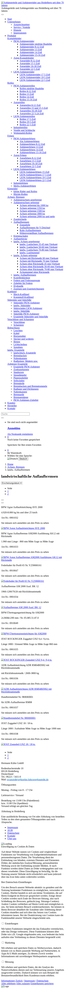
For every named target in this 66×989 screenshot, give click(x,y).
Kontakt (11, 408)
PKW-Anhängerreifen (24, 85)
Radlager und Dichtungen (26, 389)
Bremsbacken (20, 355)
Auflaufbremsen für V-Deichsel (35, 227)
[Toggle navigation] (2, 14)
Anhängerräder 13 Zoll (31, 49)
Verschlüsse (19, 322)
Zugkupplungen (21, 369)
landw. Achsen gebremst (25, 255)
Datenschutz (13, 833)
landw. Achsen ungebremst (27, 241)
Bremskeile (19, 383)
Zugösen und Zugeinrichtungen (29, 288)
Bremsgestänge (21, 397)
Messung (9, 962)
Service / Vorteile (22, 27)
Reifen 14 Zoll (27, 97)
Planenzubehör (21, 377)
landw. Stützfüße (22, 311)
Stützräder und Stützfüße (19, 300)
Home (10, 464)
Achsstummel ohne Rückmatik (34, 272)
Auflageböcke (20, 238)
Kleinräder (12, 188)
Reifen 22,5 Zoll (28, 124)
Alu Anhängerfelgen (29, 141)
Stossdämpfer (20, 375)
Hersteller (12, 405)
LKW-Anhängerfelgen (24, 169)
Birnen (17, 341)
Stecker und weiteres (24, 339)
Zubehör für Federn (23, 283)
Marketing (10, 942)
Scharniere (19, 325)
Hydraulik (18, 286)
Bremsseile (19, 394)
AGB (10, 830)
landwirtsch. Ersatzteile (25, 352)
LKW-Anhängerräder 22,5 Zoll (35, 80)
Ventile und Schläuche (24, 130)
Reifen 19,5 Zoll (28, 122)
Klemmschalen (21, 236)
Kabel (16, 333)
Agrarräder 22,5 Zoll (30, 69)
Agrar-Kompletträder (24, 58)
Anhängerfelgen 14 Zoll (31, 149)
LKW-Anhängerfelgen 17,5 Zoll (35, 174)
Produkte (11, 35)
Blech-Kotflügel (21, 294)
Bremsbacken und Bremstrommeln (30, 386)
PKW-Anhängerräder (24, 41)
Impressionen (20, 33)
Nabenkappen (20, 358)
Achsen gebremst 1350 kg (32, 208)
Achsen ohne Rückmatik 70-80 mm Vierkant (41, 269)
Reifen (10, 83)
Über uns (11, 838)
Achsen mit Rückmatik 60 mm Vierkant (39, 258)
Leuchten (18, 330)
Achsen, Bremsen (16, 197)
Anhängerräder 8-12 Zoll (32, 46)
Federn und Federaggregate (27, 280)
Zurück (19, 980)
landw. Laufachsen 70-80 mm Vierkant (38, 250)
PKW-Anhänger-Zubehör (26, 400)
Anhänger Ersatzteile (17, 364)
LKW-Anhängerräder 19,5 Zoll (35, 77)
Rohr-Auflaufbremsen (30, 230)
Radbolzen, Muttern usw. (26, 361)
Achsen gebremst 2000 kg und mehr (37, 216)
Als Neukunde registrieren (20, 434)
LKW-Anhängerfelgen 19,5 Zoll (35, 177)
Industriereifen (20, 127)
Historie (17, 30)
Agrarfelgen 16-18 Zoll (31, 163)
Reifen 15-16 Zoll (28, 99)
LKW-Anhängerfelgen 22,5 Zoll (35, 180)
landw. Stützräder (22, 305)
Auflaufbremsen (21, 222)
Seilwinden (19, 380)
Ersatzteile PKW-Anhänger (27, 366)
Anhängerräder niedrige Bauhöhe (36, 44)
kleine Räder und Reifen (25, 191)
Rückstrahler (20, 336)
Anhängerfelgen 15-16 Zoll (33, 152)
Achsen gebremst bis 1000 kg (34, 205)
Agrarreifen (19, 102)
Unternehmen (14, 21)
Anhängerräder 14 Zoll (31, 52)
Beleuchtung (13, 327)
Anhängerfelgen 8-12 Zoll (32, 144)
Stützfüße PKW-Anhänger (26, 314)
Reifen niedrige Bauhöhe (32, 88)
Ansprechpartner (22, 24)
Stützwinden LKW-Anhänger (28, 308)
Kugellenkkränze (22, 277)
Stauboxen (19, 372)
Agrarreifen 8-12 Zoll (30, 105)
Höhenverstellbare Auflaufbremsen (36, 233)
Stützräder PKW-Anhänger (27, 302)
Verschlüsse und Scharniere (20, 319)
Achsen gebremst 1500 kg (32, 211)
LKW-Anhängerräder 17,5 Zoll (35, 74)
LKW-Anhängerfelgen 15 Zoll (34, 172)
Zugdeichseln (20, 219)
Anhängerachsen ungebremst (28, 199)
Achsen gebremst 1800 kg (32, 213)
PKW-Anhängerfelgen (24, 138)
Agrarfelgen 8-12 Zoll (30, 158)
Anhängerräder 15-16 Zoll (32, 55)
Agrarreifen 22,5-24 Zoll (32, 113)
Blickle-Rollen (21, 194)
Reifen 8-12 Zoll (28, 91)
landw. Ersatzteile (15, 350)
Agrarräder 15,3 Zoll (30, 63)
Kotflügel (12, 291)
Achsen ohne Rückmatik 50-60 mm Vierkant (41, 266)
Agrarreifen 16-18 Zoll (31, 110)
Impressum (12, 827)
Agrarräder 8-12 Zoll (30, 60)
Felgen (10, 135)
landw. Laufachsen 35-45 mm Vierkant (38, 244)
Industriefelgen (21, 183)
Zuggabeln (25, 224)
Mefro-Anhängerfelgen (25, 186)
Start (9, 19)
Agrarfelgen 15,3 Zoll (30, 161)
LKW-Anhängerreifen (24, 116)
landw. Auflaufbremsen (25, 275)
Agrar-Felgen (20, 155)
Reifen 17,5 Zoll (28, 119)
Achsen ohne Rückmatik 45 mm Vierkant (40, 263)
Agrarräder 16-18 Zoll (30, 66)
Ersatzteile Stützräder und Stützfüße (31, 316)
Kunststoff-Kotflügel (24, 297)
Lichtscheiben (20, 344)
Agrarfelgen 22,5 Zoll (30, 166)
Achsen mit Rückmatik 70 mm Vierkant (39, 261)
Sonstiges (18, 347)
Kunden (11, 403)
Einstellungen (11, 923)
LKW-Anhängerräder (24, 71)
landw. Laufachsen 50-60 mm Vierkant (38, 247)
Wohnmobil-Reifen (23, 133)
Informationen (8, 980)
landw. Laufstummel (29, 252)
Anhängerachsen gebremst (26, 202)
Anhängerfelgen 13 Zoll (31, 147)
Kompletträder (14, 38)
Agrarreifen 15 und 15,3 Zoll (34, 108)
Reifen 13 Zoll (27, 94)
